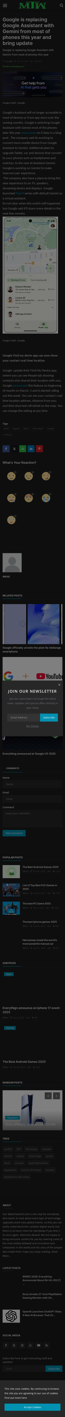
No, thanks (32, 726)
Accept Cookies (32, 1407)
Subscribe (49, 717)
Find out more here (16, 1397)
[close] (59, 684)
